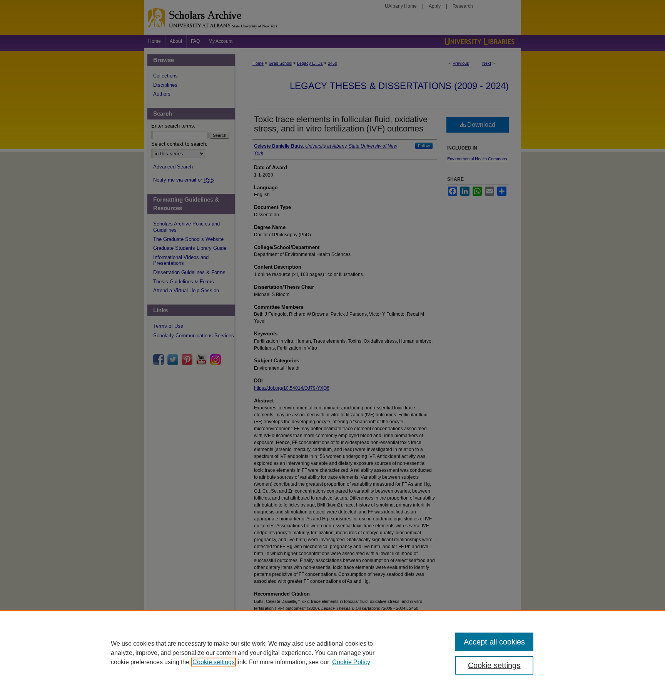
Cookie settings (213, 662)
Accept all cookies (494, 642)
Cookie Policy (351, 662)
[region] (332, 652)
